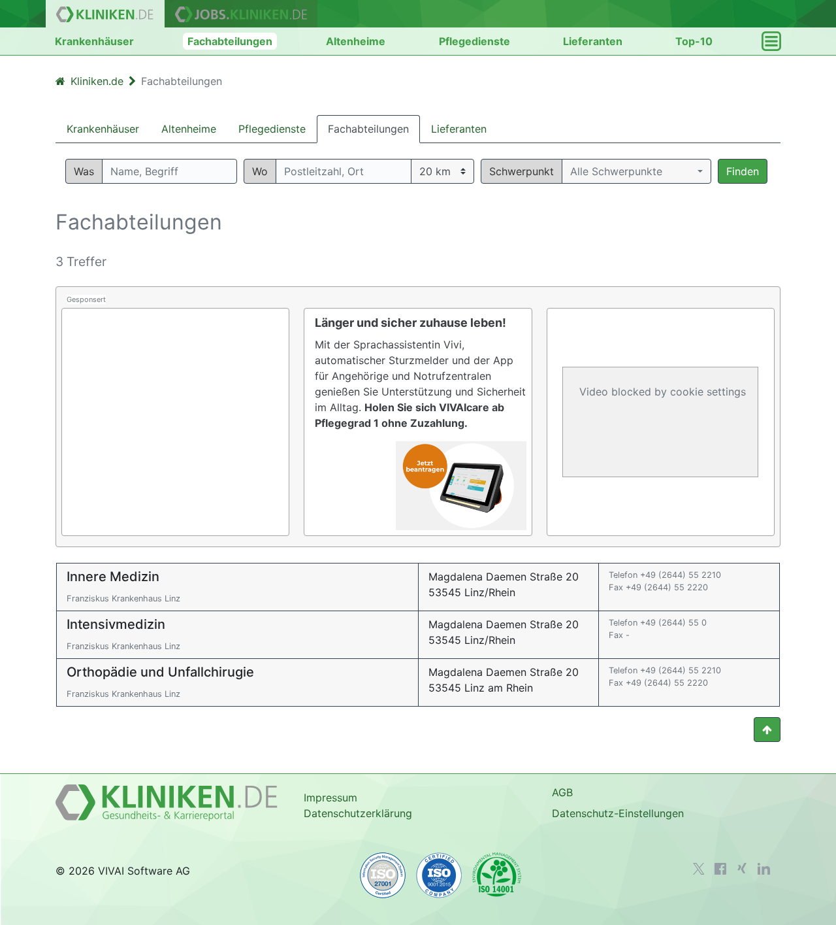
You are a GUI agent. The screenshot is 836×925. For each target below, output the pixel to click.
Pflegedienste (474, 41)
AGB (562, 792)
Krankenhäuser (94, 41)
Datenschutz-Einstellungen (618, 813)
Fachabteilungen (229, 41)
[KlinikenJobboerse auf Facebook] (720, 869)
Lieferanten (592, 41)
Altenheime (355, 41)
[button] (636, 171)
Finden (742, 171)
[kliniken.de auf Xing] (742, 868)
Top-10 (694, 41)
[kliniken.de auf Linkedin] (764, 869)
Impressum (330, 797)
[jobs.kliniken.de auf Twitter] (699, 869)
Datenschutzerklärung (358, 813)
